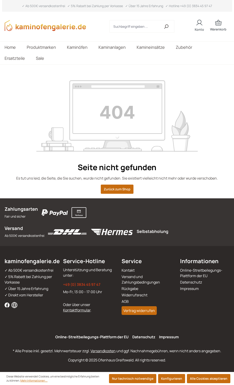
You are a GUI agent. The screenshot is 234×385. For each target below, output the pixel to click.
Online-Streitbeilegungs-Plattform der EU (92, 336)
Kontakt (128, 270)
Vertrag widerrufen (139, 310)
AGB (125, 301)
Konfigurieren (171, 378)
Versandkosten (103, 350)
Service (132, 261)
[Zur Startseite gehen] (48, 25)
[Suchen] (166, 26)
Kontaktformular (76, 310)
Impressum (189, 288)
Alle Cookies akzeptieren (208, 378)
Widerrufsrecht (134, 295)
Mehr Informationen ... (34, 380)
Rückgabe (130, 288)
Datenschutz (191, 282)
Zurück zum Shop (117, 189)
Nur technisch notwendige (132, 378)
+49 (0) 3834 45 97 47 (82, 284)
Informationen (199, 261)
